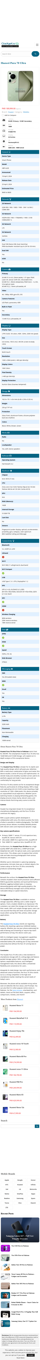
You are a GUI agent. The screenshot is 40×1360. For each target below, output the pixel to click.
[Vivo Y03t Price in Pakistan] (5, 1257)
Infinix (33, 1185)
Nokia (7, 1194)
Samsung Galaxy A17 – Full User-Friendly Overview (20, 1237)
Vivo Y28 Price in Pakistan (20, 1246)
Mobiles (26, 112)
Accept (30, 1355)
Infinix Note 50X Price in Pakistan (22, 1283)
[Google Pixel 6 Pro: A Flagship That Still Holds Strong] (5, 1314)
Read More (20, 1358)
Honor (33, 1180)
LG (20, 1189)
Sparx (33, 1198)
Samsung (20, 1198)
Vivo (20, 1203)
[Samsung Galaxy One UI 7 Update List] (5, 1323)
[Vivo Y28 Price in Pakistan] (5, 1248)
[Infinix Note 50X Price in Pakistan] (5, 1286)
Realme (7, 1198)
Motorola (33, 1189)
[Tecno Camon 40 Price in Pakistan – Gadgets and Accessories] (5, 1276)
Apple (7, 1180)
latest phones (17, 990)
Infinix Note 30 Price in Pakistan (22, 1265)
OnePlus (20, 1194)
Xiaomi (33, 1203)
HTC (6, 1185)
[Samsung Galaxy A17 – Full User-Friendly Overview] (20, 1229)
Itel (7, 1189)
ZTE (7, 1207)
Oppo (33, 1194)
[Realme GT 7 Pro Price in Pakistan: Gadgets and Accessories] (5, 1295)
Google (20, 1180)
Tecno (7, 1203)
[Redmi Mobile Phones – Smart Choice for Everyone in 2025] (5, 1304)
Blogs (20, 1231)
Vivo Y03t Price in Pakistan (20, 1255)
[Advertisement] (20, 21)
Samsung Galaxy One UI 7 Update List (24, 1321)
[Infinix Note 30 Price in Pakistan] (5, 1267)
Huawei (20, 999)
